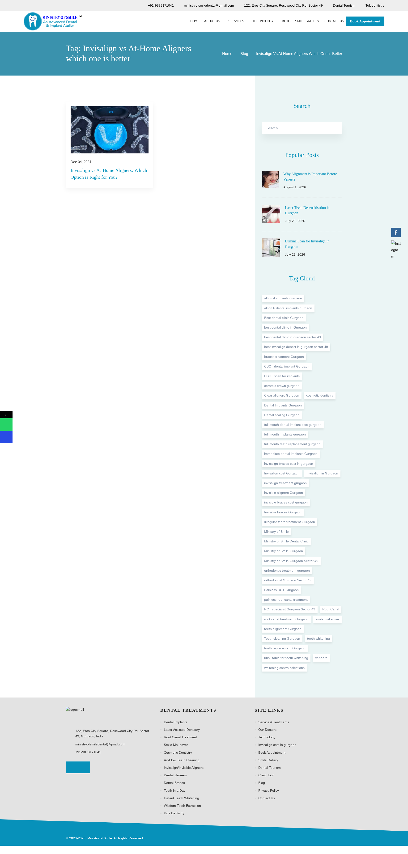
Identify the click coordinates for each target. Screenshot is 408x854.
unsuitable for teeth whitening (286, 658)
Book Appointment (365, 21)
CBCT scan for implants (282, 376)
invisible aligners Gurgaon (283, 493)
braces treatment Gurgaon (284, 357)
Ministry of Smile (276, 531)
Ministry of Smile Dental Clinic (286, 541)
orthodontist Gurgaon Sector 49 (287, 580)
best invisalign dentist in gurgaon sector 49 (296, 347)
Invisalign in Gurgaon (322, 473)
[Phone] (6, 437)
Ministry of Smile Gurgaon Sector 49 (291, 561)
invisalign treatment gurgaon (285, 483)
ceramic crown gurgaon (281, 386)
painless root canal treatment (286, 599)
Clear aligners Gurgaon (281, 395)
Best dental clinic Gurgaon (283, 318)
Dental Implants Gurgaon (283, 405)
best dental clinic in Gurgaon (285, 327)
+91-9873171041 (88, 752)
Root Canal (330, 609)
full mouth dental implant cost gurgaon (292, 425)
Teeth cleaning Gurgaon (282, 638)
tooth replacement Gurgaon (285, 648)
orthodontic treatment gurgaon (287, 570)
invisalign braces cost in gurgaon (288, 463)
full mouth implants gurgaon (285, 434)
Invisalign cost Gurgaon (281, 473)
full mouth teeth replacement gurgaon (292, 444)
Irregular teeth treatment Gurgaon (289, 522)
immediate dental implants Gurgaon (291, 454)
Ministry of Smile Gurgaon (283, 551)
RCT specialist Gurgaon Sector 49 (289, 609)
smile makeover (327, 619)
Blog (244, 54)
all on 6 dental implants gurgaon (288, 308)
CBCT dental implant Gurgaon (286, 366)
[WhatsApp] (6, 424)
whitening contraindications (284, 668)
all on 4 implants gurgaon (283, 298)
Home (227, 54)
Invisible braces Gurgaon (283, 512)
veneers (321, 658)
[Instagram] (84, 767)
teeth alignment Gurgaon (283, 629)
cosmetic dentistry (319, 395)
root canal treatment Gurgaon (286, 619)
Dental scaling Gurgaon (281, 415)
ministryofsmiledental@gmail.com (100, 744)
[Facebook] (72, 767)
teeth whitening (318, 638)
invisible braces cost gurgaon (286, 502)
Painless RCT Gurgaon (281, 590)
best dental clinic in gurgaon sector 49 (292, 337)
